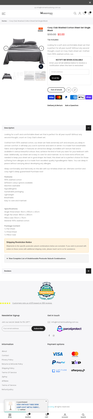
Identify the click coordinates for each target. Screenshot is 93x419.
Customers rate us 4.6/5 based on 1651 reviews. (32, 303)
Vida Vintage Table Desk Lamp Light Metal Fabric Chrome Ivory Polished (28, 406)
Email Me (55, 78)
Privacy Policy (7, 360)
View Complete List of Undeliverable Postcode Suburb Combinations (37, 258)
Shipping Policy (8, 368)
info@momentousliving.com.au (48, 7)
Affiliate (5, 381)
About (4, 351)
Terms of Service (9, 385)
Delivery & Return (55, 105)
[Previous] (6, 48)
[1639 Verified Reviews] (46, 300)
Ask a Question (71, 105)
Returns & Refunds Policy (12, 364)
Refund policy (7, 389)
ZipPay (4, 377)
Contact (5, 355)
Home (4, 21)
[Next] (41, 48)
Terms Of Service (9, 372)
